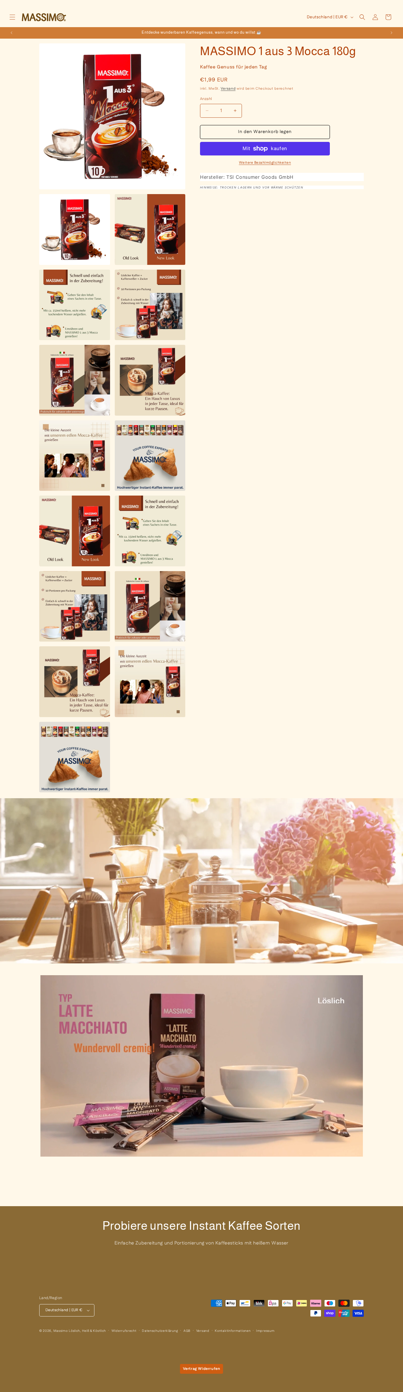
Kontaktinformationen (232, 1331)
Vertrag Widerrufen (201, 1368)
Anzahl (206, 98)
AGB (187, 1331)
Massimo (60, 1331)
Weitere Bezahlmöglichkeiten (265, 162)
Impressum (265, 1331)
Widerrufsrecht (124, 1331)
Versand (228, 88)
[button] (12, 17)
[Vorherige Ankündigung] (11, 32)
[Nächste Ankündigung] (391, 32)
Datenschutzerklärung (160, 1331)
